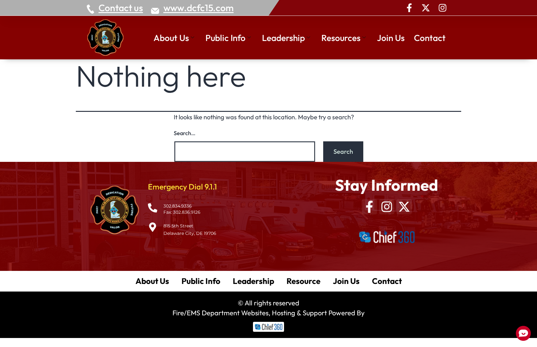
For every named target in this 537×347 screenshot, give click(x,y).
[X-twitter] (426, 8)
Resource (303, 281)
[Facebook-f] (409, 8)
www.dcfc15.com (198, 8)
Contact (430, 37)
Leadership (283, 37)
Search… (184, 133)
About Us (171, 37)
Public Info (225, 37)
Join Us (391, 37)
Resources (340, 37)
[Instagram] (442, 8)
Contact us (121, 8)
